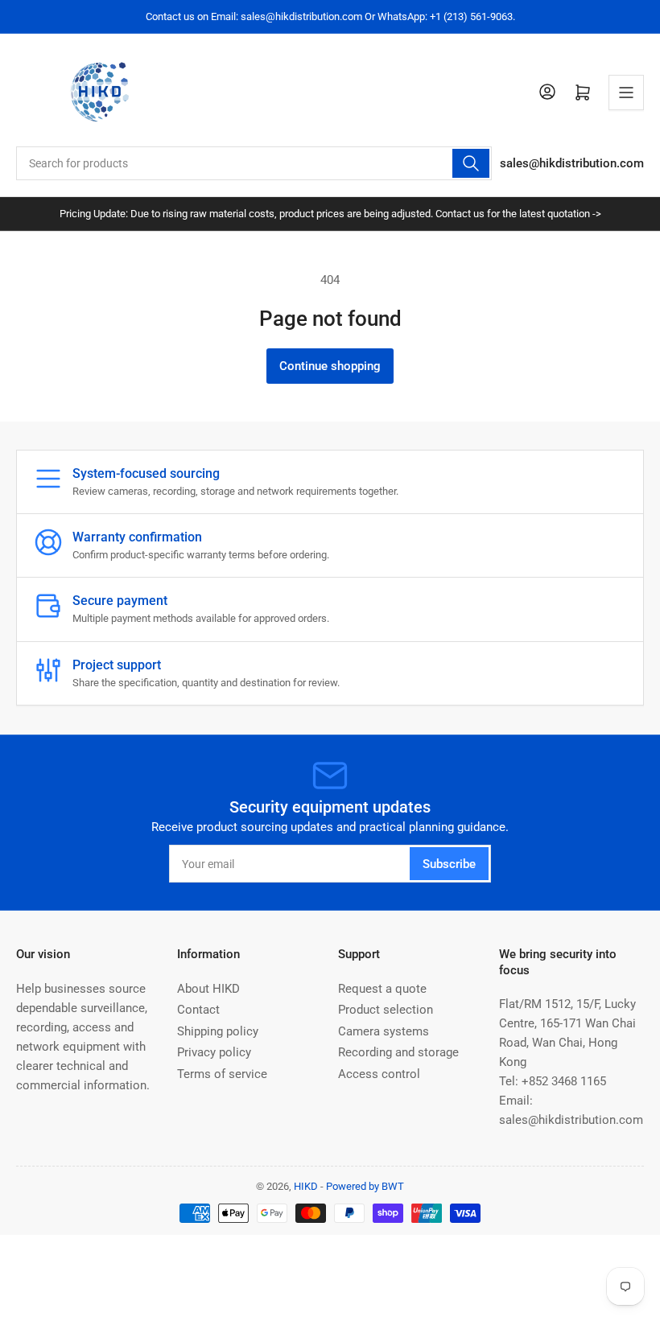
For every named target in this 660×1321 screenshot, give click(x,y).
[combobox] (254, 163)
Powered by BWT (365, 1186)
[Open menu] (626, 92)
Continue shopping (330, 366)
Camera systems (383, 1031)
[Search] (471, 163)
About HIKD (208, 988)
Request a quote (382, 988)
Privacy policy (214, 1052)
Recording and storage (398, 1052)
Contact (198, 1009)
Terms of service (222, 1074)
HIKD (306, 1186)
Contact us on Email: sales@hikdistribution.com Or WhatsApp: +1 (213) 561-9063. (330, 16)
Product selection (385, 1009)
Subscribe (449, 864)
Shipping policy (217, 1031)
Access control (379, 1074)
